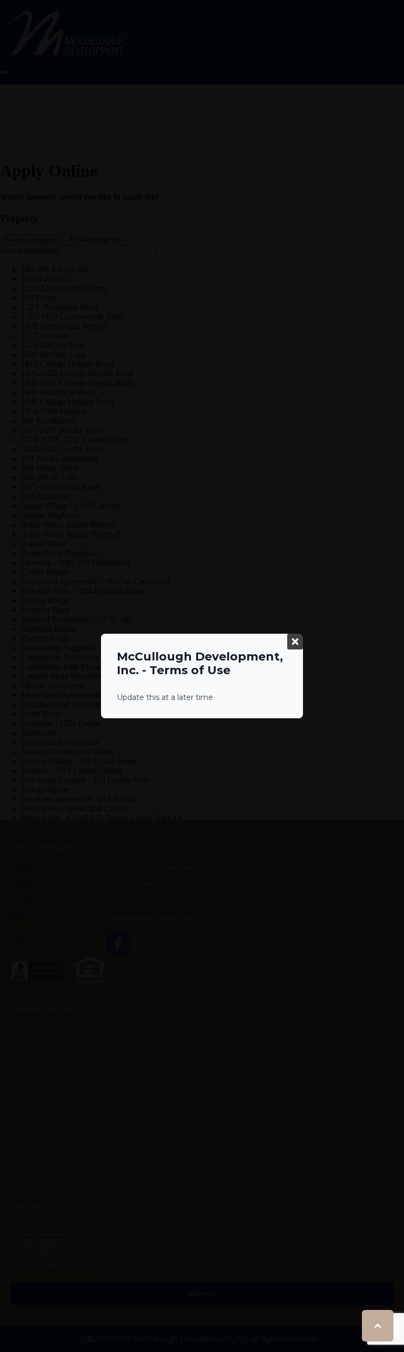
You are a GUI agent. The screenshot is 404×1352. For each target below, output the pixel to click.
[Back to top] (377, 1325)
